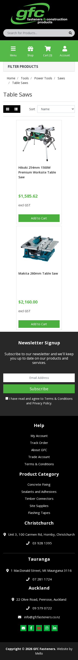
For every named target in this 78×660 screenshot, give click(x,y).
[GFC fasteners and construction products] (39, 12)
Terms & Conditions (58, 399)
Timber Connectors (39, 498)
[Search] (70, 33)
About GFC (39, 450)
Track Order (39, 442)
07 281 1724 (42, 579)
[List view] (16, 109)
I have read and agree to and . (40, 401)
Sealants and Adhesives (39, 491)
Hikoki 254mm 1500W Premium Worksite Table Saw (37, 172)
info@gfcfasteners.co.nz (42, 617)
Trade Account (39, 457)
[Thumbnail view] (7, 109)
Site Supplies (39, 505)
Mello (39, 653)
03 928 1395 (42, 543)
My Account (39, 435)
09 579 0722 (42, 608)
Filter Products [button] (23, 67)
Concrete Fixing (39, 484)
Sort (32, 109)
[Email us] (23, 628)
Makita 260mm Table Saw (38, 273)
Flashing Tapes (39, 512)
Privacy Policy (41, 403)
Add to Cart (39, 218)
